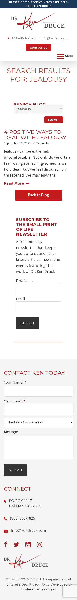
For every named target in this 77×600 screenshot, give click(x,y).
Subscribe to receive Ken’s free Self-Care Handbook (38, 4)
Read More (14, 183)
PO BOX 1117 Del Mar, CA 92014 (25, 503)
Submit (27, 323)
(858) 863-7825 (22, 518)
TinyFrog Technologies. (38, 589)
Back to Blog (38, 195)
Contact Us (38, 47)
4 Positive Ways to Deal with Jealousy (35, 135)
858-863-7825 (24, 38)
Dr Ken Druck (38, 21)
